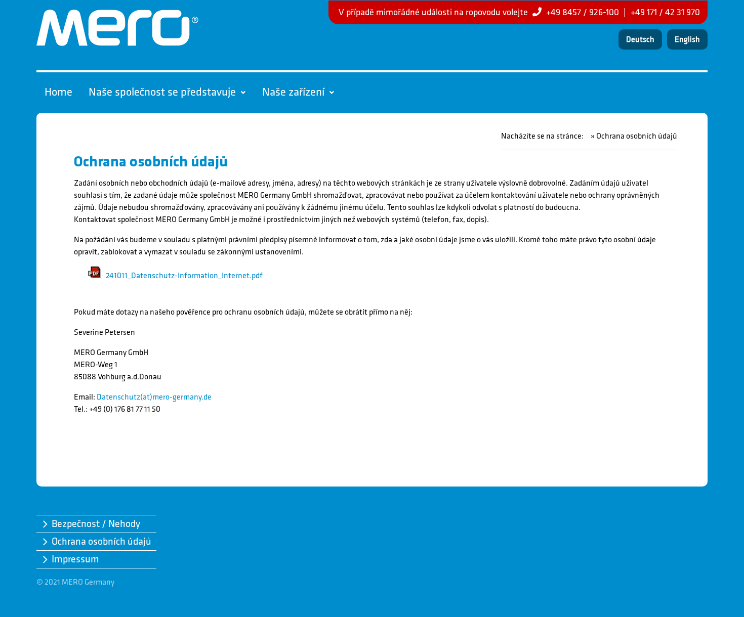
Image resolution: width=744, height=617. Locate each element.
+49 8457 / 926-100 (582, 12)
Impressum (75, 559)
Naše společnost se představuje (162, 92)
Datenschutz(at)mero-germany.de (154, 397)
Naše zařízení (293, 92)
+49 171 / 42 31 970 (665, 12)
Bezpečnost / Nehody (96, 524)
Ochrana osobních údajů (101, 542)
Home (58, 92)
